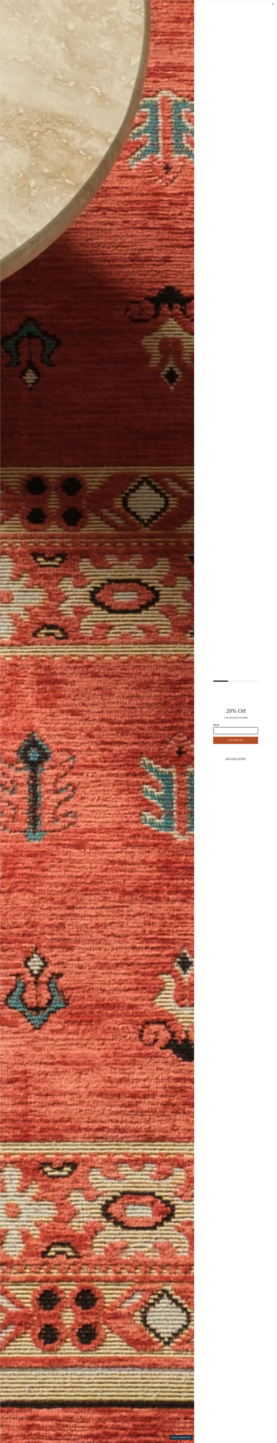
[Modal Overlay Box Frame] (138, 721)
